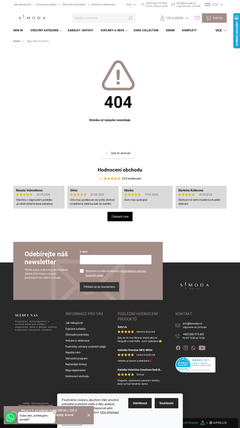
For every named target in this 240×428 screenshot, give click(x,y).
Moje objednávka (75, 370)
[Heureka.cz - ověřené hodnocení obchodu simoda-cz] (195, 365)
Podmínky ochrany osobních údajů (85, 346)
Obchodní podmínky (74, 4)
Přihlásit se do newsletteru (99, 286)
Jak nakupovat (22, 4)
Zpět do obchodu (121, 153)
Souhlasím (166, 403)
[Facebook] (178, 347)
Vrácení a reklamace (103, 4)
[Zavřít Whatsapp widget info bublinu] (54, 412)
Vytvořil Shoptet (188, 422)
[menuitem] (19, 30)
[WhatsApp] (193, 347)
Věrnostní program (76, 358)
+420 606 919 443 (194, 336)
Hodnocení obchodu (120, 170)
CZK (215, 4)
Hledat (130, 17)
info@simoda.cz (195, 325)
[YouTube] (202, 347)
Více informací (109, 412)
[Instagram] (185, 347)
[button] (10, 417)
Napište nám (72, 352)
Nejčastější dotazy (76, 364)
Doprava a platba (46, 4)
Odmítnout (140, 403)
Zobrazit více (120, 216)
